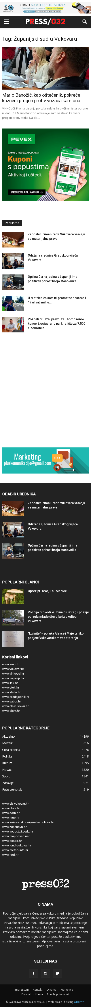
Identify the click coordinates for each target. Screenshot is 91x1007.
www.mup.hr (10, 817)
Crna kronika (11, 750)
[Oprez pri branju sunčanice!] (13, 596)
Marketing (67, 990)
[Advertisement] (45, 390)
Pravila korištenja (32, 994)
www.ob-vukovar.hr (15, 706)
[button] (85, 22)
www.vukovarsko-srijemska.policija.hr (28, 822)
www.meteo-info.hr (15, 850)
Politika (7, 756)
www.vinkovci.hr (13, 673)
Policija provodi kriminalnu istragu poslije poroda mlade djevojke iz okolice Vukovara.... (58, 616)
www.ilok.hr (10, 683)
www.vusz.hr (11, 664)
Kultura (7, 763)
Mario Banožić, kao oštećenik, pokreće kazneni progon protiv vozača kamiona (41, 97)
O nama (52, 990)
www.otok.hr (10, 687)
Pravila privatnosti (58, 994)
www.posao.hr (12, 840)
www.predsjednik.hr (15, 696)
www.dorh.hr (11, 813)
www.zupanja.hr (13, 678)
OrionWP (79, 1002)
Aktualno (8, 736)
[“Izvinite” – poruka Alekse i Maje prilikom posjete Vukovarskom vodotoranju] (13, 639)
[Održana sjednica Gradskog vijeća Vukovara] (13, 261)
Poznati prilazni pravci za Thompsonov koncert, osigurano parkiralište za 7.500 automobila (56, 323)
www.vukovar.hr (13, 669)
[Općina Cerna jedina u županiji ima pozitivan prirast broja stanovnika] (13, 282)
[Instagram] (45, 973)
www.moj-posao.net (16, 836)
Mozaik (7, 743)
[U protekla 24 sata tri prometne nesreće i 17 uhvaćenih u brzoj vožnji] (13, 303)
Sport (6, 776)
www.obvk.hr (11, 710)
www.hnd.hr (10, 854)
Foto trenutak (12, 789)
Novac (6, 769)
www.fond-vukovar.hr (16, 845)
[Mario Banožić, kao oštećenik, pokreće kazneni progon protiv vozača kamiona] (45, 68)
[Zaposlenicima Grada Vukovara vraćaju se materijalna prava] (13, 239)
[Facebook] (33, 973)
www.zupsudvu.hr (14, 827)
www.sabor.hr (11, 701)
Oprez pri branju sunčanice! (48, 591)
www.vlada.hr (11, 692)
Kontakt (37, 990)
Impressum (22, 990)
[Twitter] (57, 973)
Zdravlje (8, 783)
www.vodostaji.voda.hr (17, 831)
